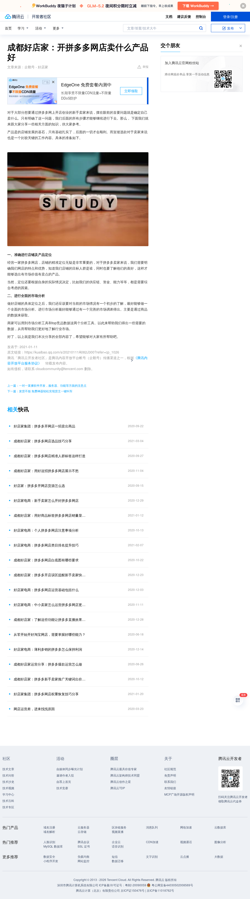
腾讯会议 (83, 842)
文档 (169, 16)
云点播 (184, 856)
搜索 (201, 28)
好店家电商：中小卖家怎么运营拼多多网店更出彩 (50, 604)
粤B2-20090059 (136, 885)
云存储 (82, 831)
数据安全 (49, 856)
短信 (115, 856)
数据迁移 (118, 861)
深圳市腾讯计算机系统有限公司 (77, 885)
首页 (8, 28)
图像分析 (220, 842)
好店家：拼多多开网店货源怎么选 (39, 485)
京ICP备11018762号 (160, 890)
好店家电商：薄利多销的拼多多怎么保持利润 (48, 649)
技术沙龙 (8, 781)
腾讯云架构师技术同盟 (125, 775)
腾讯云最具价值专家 (123, 769)
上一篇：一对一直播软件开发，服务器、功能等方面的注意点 (46, 385)
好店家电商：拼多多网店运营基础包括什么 (46, 589)
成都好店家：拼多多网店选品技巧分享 (43, 440)
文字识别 (152, 856)
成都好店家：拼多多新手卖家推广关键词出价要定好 (50, 679)
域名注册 (49, 827)
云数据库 (220, 827)
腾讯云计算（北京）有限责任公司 (98, 890)
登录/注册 (230, 16)
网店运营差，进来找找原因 (34, 708)
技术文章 (8, 769)
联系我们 (170, 781)
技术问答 (8, 775)
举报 (145, 66)
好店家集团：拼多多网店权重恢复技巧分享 (46, 693)
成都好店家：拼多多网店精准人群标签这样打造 (49, 455)
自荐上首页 (63, 781)
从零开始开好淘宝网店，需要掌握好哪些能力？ (49, 634)
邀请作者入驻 (65, 775)
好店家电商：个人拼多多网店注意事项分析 (46, 530)
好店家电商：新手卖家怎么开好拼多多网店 (46, 500)
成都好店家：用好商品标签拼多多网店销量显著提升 (50, 515)
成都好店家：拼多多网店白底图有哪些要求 (46, 559)
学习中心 (8, 794)
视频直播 (118, 831)
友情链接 (170, 788)
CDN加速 (152, 842)
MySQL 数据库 (53, 846)
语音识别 (118, 846)
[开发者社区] (41, 17)
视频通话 (186, 842)
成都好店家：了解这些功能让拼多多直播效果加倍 (50, 619)
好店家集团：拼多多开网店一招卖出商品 (44, 426)
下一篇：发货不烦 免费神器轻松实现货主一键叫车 (40, 391)
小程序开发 (50, 861)
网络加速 (186, 827)
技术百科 (8, 800)
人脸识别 (49, 842)
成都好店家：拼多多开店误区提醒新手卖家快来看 (50, 574)
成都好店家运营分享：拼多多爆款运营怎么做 (48, 664)
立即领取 (131, 90)
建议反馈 (184, 16)
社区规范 (170, 769)
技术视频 (8, 788)
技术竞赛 (62, 788)
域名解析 (49, 831)
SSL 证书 (84, 846)
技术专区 (8, 807)
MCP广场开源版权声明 (179, 794)
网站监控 (83, 861)
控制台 (201, 16)
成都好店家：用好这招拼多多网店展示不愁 (46, 470)
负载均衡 (83, 856)
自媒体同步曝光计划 (69, 769)
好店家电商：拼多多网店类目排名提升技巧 (46, 545)
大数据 (218, 856)
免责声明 (170, 775)
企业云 (116, 842)
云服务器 (83, 827)
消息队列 (152, 827)
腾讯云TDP (117, 788)
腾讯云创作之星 (120, 781)
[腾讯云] (14, 16)
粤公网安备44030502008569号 (172, 885)
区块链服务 (119, 827)
